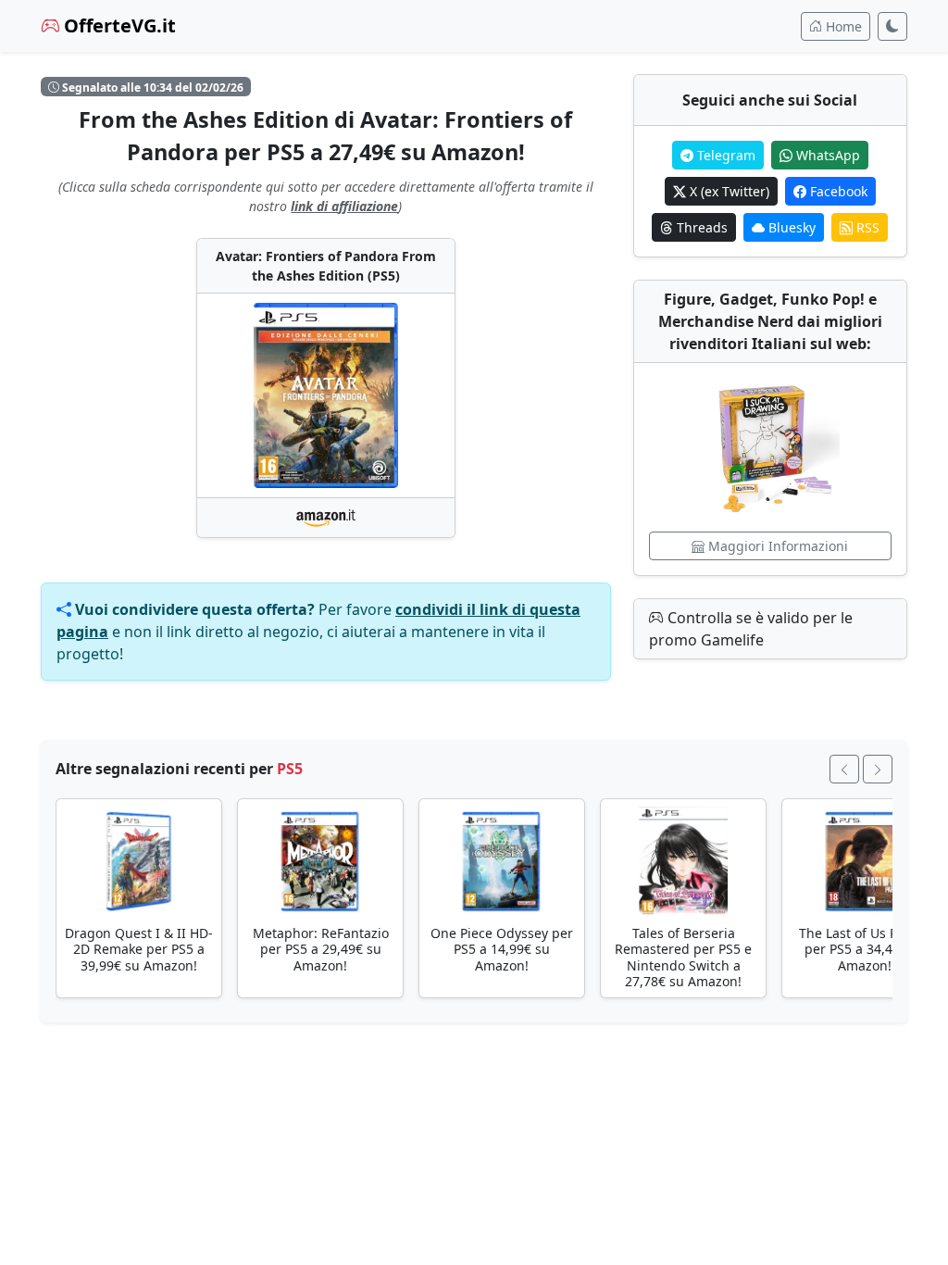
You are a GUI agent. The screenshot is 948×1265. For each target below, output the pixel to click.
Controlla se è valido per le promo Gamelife (751, 628)
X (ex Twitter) (727, 191)
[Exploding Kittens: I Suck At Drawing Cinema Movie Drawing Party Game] (770, 447)
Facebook (836, 191)
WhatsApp (826, 155)
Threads (700, 227)
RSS (866, 227)
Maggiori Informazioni (776, 546)
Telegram (724, 155)
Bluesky (790, 227)
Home (842, 26)
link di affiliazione (344, 206)
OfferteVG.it (117, 25)
